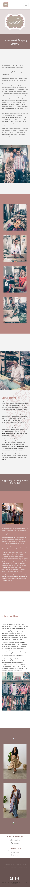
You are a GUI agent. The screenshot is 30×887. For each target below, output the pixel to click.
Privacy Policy (23, 867)
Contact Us (20, 870)
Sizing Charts (21, 864)
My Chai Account (9, 864)
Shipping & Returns (10, 867)
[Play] (4, 522)
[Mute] (18, 522)
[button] (26, 5)
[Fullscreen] (20, 522)
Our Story (11, 870)
